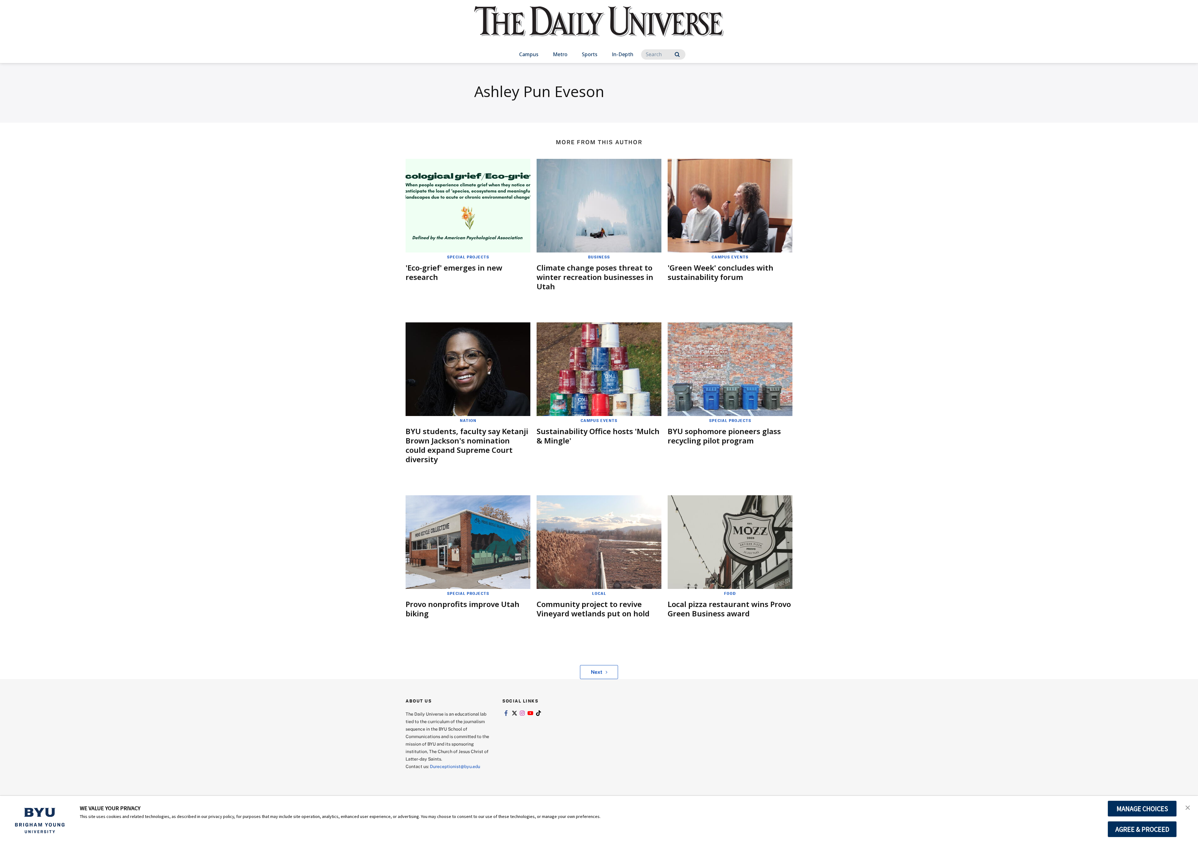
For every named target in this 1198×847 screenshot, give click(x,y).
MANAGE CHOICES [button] (1142, 808)
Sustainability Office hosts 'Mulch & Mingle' (598, 436)
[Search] (677, 54)
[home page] (599, 28)
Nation (468, 420)
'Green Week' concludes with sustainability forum (720, 272)
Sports (589, 54)
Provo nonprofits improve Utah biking (462, 609)
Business (599, 257)
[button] (1187, 807)
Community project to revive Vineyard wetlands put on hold (593, 609)
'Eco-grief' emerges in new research (454, 272)
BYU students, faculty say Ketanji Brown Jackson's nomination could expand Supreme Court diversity (467, 445)
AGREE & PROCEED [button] (1142, 829)
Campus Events (730, 257)
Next (596, 672)
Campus (528, 54)
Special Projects (468, 257)
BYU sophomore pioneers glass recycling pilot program (724, 436)
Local (599, 593)
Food (730, 593)
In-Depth (622, 54)
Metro (560, 54)
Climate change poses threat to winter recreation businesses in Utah (595, 276)
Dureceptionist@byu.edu (455, 766)
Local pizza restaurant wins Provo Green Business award (729, 609)
